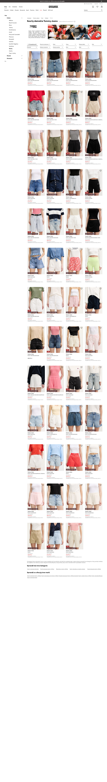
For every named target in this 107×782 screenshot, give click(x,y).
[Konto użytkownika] (93, 7)
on (9, 6)
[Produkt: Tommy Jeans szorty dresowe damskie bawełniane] (74, 143)
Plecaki (45, 10)
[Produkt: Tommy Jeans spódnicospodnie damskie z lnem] (93, 221)
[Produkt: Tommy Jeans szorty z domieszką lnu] (74, 182)
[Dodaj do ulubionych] (43, 53)
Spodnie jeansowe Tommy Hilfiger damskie (68, 575)
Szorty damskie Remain (97, 575)
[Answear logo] (53, 6)
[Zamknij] (101, 1)
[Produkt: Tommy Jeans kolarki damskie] (93, 182)
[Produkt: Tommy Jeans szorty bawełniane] (36, 497)
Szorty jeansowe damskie (33, 569)
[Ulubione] (97, 7)
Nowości (6, 10)
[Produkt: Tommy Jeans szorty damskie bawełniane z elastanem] (93, 103)
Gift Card (50, 10)
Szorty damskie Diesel (32, 577)
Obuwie (17, 10)
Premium (32, 10)
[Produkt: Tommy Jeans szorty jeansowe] (36, 182)
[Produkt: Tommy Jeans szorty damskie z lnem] (55, 103)
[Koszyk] (102, 7)
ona (5, 6)
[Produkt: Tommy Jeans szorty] (55, 261)
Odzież (11, 10)
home (20, 6)
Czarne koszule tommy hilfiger (94, 569)
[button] (32, 44)
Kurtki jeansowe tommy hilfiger (47, 569)
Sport (27, 10)
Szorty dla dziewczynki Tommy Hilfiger (50, 575)
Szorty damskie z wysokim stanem (77, 569)
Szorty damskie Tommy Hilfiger (34, 575)
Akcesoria (22, 10)
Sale (41, 10)
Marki (37, 10)
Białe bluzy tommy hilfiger (62, 569)
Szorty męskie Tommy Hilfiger (85, 575)
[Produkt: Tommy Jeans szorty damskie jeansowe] (36, 64)
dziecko (14, 6)
